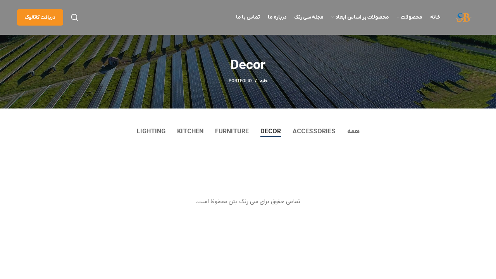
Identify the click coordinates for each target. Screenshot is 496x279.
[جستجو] (75, 17)
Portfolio (240, 81)
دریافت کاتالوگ (40, 17)
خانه (264, 81)
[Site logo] (463, 17)
